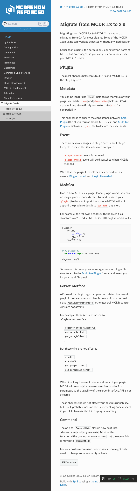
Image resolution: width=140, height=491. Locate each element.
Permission (9, 57)
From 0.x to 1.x (14, 109)
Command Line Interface (17, 73)
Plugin (12, 119)
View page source (120, 11)
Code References (13, 98)
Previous (70, 462)
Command (9, 52)
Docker (8, 78)
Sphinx (77, 481)
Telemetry (9, 93)
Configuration (11, 47)
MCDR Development (15, 88)
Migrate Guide (11, 103)
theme (94, 481)
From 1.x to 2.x (13, 113)
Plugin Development (14, 83)
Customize (9, 68)
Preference (9, 62)
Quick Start (10, 42)
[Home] (61, 6)
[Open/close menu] (2, 103)
